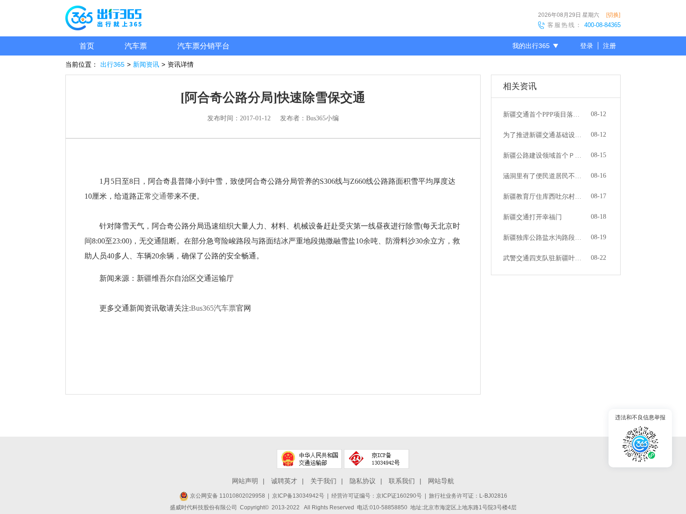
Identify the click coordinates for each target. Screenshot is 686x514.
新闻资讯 (146, 64)
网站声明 (245, 481)
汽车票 (136, 46)
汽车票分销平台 (203, 46)
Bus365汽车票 (213, 308)
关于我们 (323, 481)
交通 (159, 196)
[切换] (613, 15)
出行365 (112, 64)
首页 (86, 46)
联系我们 (402, 481)
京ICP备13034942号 (298, 496)
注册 (609, 45)
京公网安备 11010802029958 (227, 496)
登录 (586, 45)
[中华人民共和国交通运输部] (309, 459)
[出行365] (103, 20)
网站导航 (441, 481)
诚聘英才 (284, 481)
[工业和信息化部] (376, 459)
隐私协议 (363, 481)
